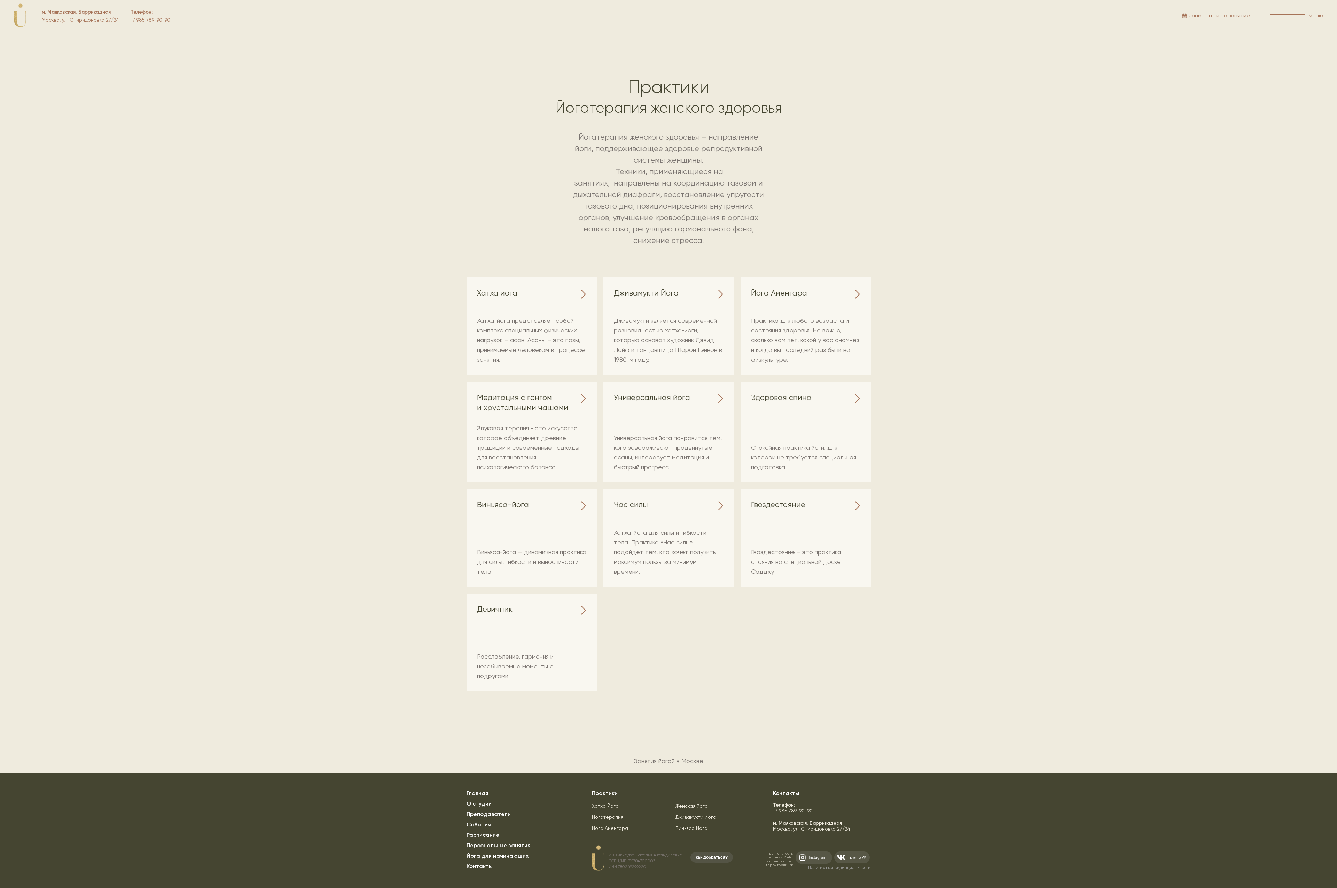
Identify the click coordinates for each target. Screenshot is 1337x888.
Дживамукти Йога (646, 293)
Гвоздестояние (778, 504)
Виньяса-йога (503, 504)
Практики (605, 793)
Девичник (495, 609)
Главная (477, 793)
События (479, 824)
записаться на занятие (1219, 15)
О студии (479, 803)
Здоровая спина (781, 397)
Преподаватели (489, 814)
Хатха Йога (605, 806)
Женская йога (691, 806)
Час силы (631, 504)
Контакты (480, 866)
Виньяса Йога (691, 828)
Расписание (483, 835)
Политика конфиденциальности (839, 867)
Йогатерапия (607, 817)
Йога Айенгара (779, 293)
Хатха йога (497, 293)
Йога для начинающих (498, 855)
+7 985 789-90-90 (793, 808)
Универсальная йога (652, 397)
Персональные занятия (499, 845)
